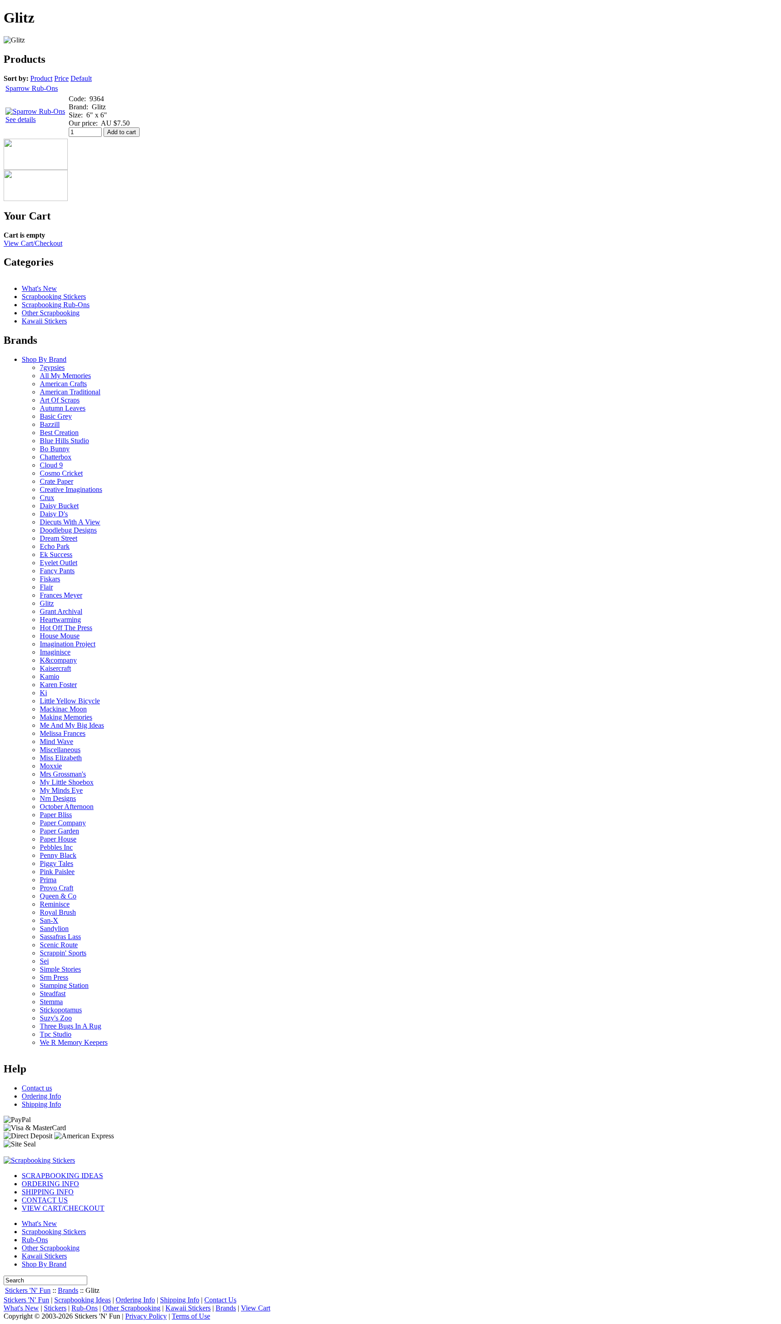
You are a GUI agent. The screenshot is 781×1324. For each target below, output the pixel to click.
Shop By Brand (44, 359)
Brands (68, 1290)
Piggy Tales (56, 863)
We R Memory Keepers (74, 1042)
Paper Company (63, 823)
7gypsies (52, 367)
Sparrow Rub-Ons (31, 88)
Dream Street (58, 538)
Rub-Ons (35, 1240)
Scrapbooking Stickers (54, 296)
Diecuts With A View (70, 522)
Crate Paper (56, 481)
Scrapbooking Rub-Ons (55, 305)
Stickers (55, 1308)
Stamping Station (64, 985)
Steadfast (53, 993)
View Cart (255, 1308)
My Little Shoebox (67, 782)
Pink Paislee (57, 871)
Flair (46, 587)
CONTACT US (45, 1200)
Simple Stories (60, 969)
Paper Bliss (56, 815)
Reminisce (55, 904)
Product (41, 78)
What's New (39, 288)
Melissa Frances (62, 733)
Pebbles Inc (56, 847)
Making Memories (66, 717)
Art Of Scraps (60, 400)
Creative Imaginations (71, 489)
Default (81, 78)
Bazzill (50, 424)
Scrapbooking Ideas (82, 1300)
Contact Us (220, 1300)
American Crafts (63, 384)
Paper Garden (59, 831)
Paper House (58, 839)
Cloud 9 (51, 465)
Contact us (37, 1088)
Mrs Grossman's (63, 774)
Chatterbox (55, 457)
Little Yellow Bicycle (70, 701)
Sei (44, 961)
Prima (48, 880)
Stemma (51, 1002)
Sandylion (54, 928)
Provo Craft (56, 888)
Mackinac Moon (63, 709)
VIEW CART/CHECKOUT (63, 1208)
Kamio (49, 676)
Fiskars (50, 579)
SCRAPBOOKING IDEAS (62, 1175)
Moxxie (51, 766)
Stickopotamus (61, 1010)
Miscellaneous (60, 749)
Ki (43, 693)
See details (20, 119)
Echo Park (55, 546)
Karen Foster (58, 684)
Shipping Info (41, 1104)
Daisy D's (54, 514)
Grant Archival (61, 611)
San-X (49, 920)
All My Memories (65, 375)
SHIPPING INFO (48, 1192)
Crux (47, 497)
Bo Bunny (55, 449)
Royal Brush (58, 912)
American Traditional (70, 392)
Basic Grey (56, 416)
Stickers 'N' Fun (28, 1290)
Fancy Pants (57, 571)
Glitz (47, 603)
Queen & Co (58, 896)
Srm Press (54, 977)
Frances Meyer (61, 595)
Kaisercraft (55, 668)
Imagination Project (67, 644)
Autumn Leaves (62, 408)
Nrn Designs (58, 798)
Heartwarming (60, 619)
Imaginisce (55, 652)
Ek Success (56, 554)
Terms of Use (191, 1316)
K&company (58, 660)
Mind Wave (56, 741)
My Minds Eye (61, 790)
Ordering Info (41, 1096)
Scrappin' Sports (63, 953)
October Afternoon (67, 806)
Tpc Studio (55, 1034)
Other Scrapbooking (51, 313)
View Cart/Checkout (33, 243)
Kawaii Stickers (44, 321)
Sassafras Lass (60, 936)
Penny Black (58, 855)
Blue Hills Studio (64, 440)
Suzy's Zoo (56, 1018)
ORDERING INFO (50, 1184)
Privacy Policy (146, 1316)
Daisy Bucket (59, 506)
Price (61, 78)
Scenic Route (59, 945)
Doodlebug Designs (68, 530)
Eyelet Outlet (58, 562)
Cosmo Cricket (61, 473)
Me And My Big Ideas (72, 725)
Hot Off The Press (66, 628)
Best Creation (59, 432)
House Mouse (60, 636)
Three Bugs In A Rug (70, 1026)
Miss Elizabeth (61, 758)
